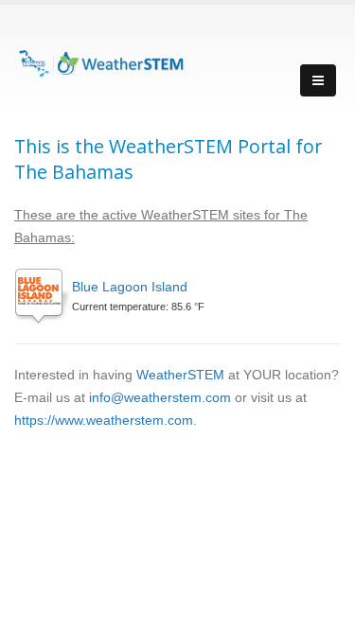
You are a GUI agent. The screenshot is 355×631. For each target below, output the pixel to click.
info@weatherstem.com (160, 397)
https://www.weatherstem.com (103, 420)
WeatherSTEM (180, 374)
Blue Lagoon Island (129, 286)
